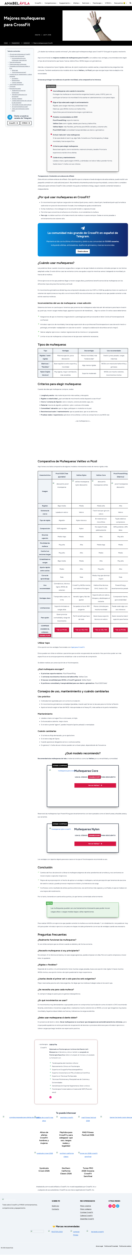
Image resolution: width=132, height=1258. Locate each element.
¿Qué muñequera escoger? (19, 72)
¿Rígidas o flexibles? (17, 98)
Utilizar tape (15, 70)
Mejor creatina (85, 1206)
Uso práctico (15, 78)
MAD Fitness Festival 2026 (88, 1133)
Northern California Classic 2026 (66, 1171)
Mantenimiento (16, 80)
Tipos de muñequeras (15, 62)
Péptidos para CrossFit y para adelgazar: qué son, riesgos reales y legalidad (66, 1139)
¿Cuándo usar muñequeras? (16, 56)
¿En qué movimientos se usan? (20, 106)
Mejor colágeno (86, 1209)
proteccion (26, 43)
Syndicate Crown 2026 (44, 1169)
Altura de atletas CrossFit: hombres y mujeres (44, 1137)
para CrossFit (78, 647)
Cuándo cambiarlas (17, 82)
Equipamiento (15, 43)
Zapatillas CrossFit (87, 1219)
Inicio (5, 43)
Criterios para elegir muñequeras (17, 64)
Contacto (55, 1209)
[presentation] (44, 1122)
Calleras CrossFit (86, 1216)
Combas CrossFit (86, 1212)
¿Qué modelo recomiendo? (16, 84)
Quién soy (55, 1206)
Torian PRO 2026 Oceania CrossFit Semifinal (88, 1172)
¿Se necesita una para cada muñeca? (21, 104)
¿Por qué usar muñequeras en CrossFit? (19, 54)
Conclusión (12, 86)
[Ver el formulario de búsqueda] (130, 3)
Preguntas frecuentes (15, 88)
